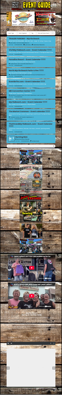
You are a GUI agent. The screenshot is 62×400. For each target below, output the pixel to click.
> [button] (40, 179)
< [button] (21, 179)
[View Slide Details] (26, 19)
